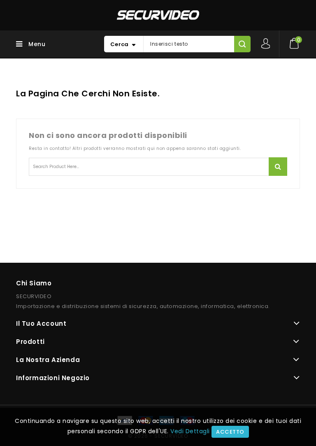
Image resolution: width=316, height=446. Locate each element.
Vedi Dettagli (190, 431)
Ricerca (278, 166)
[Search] (242, 44)
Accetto (230, 432)
